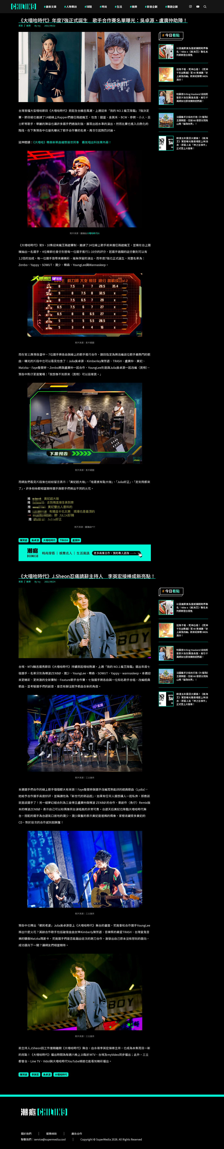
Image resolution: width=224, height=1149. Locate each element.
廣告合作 (76, 1134)
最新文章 (50, 7)
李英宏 (35, 1074)
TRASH (64, 540)
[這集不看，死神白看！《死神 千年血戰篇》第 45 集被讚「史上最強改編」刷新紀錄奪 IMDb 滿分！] (166, 74)
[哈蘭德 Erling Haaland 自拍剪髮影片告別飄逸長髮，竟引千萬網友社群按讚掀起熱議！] (166, 97)
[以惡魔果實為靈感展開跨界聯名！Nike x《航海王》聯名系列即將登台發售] (166, 51)
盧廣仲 (76, 540)
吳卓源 (35, 540)
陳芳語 (23, 540)
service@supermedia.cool (50, 1139)
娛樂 (133, 7)
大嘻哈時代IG (93, 233)
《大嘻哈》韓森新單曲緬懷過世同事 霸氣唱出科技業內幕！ (72, 142)
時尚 (103, 7)
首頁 (21, 25)
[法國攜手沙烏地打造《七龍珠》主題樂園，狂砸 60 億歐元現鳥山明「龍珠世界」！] (166, 120)
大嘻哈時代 (49, 540)
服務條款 (51, 1134)
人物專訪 (70, 7)
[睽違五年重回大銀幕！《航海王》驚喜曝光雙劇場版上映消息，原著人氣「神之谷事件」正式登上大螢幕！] (166, 143)
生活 (118, 7)
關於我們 (26, 1134)
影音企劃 (151, 7)
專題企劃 (171, 7)
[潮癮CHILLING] (23, 7)
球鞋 (88, 7)
